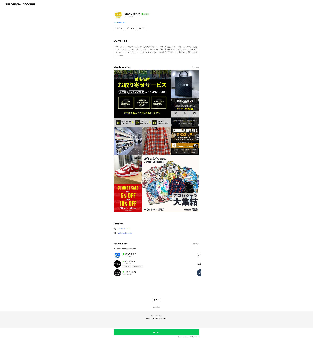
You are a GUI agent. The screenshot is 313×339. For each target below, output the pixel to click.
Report (148, 318)
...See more (119, 55)
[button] (130, 28)
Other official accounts (159, 318)
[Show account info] (145, 14)
